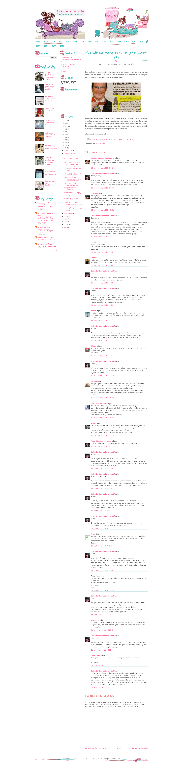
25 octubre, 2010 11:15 (102, 252)
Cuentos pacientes (68, 64)
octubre (67, 156)
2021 (134, 41)
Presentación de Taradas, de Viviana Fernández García (72, 179)
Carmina (95, 194)
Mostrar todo (53, 250)
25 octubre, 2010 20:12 (102, 398)
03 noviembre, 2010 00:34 (104, 630)
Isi (92, 242)
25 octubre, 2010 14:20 (102, 376)
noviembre (68, 153)
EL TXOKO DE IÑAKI (44, 244)
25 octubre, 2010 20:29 (103, 418)
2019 (119, 41)
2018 (112, 41)
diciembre (68, 150)
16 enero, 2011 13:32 (101, 665)
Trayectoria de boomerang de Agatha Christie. (46, 230)
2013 (75, 41)
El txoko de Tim (66, 57)
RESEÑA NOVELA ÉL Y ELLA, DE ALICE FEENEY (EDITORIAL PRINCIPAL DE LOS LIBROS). (46, 219)
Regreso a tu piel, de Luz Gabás (50, 183)
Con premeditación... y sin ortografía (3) (72, 188)
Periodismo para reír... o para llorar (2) (72, 174)
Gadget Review (114, 759)
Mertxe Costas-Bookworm (102, 158)
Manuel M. (95, 620)
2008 (38, 41)
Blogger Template (100, 759)
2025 (54, 46)
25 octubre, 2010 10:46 (102, 210)
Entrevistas (65, 66)
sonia (93, 311)
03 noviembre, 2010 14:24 (104, 650)
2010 (53, 41)
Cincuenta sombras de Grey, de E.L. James (49, 87)
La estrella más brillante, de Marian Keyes (72, 168)
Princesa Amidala (99, 404)
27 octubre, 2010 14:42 (102, 489)
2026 (62, 46)
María (93, 423)
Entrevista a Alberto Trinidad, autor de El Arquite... (72, 193)
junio (66, 222)
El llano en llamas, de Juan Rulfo (72, 199)
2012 (68, 41)
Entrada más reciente (95, 748)
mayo (66, 224)
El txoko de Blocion (68, 62)
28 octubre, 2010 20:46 (102, 590)
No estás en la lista (45, 239)
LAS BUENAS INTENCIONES (46, 246)
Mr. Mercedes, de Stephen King (50, 122)
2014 (82, 41)
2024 (46, 46)
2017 (104, 41)
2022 (142, 41)
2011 (60, 41)
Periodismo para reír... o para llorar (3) (72, 163)
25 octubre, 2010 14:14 (102, 356)
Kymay (94, 381)
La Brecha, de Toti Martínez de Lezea (50, 134)
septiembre (68, 213)
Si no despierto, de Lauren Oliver (71, 159)
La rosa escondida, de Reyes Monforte (51, 146)
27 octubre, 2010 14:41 (102, 469)
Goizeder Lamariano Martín (103, 174)
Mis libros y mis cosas (45, 237)
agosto (67, 216)
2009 (46, 41)
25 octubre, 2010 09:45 (103, 188)
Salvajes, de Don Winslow (50, 109)
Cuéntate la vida (69, 759)
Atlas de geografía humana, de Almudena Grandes (49, 160)
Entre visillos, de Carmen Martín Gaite (73, 203)
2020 (126, 41)
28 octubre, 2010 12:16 (102, 570)
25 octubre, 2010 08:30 (103, 168)
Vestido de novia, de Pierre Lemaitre (51, 98)
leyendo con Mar (43, 227)
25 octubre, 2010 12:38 (102, 321)
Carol (93, 258)
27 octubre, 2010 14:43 (102, 511)
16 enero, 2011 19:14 (100, 688)
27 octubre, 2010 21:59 (102, 546)
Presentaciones (66, 69)
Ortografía (65, 71)
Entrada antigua (140, 748)
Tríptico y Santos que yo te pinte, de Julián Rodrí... (73, 208)
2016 (97, 41)
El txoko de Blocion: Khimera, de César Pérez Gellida (49, 76)
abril (66, 227)
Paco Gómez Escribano (101, 441)
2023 (38, 46)
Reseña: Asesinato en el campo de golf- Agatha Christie (46, 206)
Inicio (119, 748)
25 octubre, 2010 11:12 (102, 237)
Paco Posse (96, 656)
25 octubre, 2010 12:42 (102, 340)
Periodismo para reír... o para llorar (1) (72, 184)
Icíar (93, 534)
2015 (90, 41)
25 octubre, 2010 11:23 (102, 305)
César (93, 346)
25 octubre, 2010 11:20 (102, 265)
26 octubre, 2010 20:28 (103, 447)
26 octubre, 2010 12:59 (102, 436)
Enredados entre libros (46, 203)
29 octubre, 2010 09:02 (103, 615)
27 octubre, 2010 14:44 (102, 528)
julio (66, 219)
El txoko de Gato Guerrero (71, 59)
